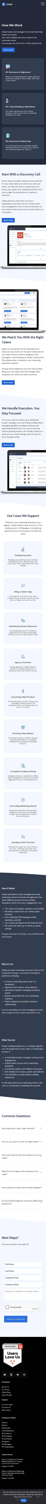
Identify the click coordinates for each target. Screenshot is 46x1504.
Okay (23, 1500)
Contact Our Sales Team (16, 1319)
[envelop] (24, 1375)
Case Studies (7, 1395)
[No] (43, 1496)
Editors (4, 1425)
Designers (5, 1442)
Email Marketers (8, 1431)
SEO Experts (6, 1433)
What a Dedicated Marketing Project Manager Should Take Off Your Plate (13, 1473)
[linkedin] (5, 1375)
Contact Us (6, 1407)
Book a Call (8, 50)
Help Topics (6, 1410)
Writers (4, 1423)
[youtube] (18, 1375)
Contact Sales (7, 1405)
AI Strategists (7, 1436)
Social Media (7, 1439)
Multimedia (6, 1428)
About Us (5, 1387)
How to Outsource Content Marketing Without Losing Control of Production (12, 1461)
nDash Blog (6, 1392)
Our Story (5, 1390)
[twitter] (11, 1375)
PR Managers (7, 1444)
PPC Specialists (8, 1447)
